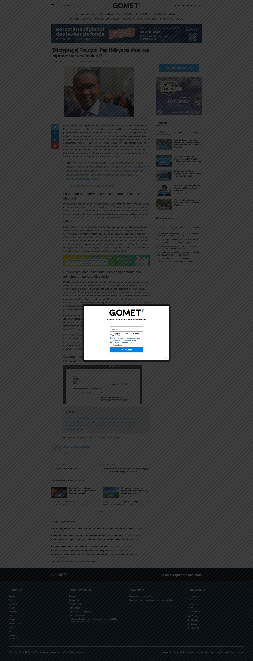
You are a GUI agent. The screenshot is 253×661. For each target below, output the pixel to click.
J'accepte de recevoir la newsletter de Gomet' (125, 334)
